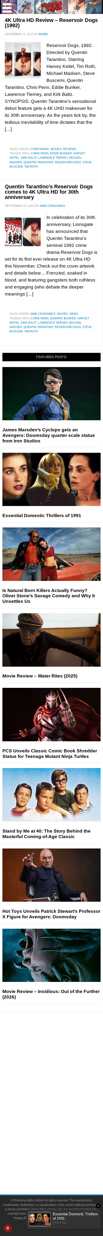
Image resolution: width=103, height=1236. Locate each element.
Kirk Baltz (29, 157)
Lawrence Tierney (53, 157)
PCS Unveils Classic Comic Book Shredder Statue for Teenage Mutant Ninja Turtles (49, 753)
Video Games (61, 1121)
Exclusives (61, 1080)
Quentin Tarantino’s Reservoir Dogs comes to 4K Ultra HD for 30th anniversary (49, 192)
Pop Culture (61, 1088)
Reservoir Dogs (68, 162)
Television (61, 1104)
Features (61, 1056)
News (73, 314)
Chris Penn (40, 153)
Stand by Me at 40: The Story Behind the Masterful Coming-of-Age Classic (46, 833)
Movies (56, 149)
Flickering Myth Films (61, 1138)
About (61, 1146)
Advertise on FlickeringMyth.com (61, 1161)
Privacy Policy (23, 1218)
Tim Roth (31, 166)
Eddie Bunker (61, 153)
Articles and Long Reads (61, 1063)
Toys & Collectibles (61, 1129)
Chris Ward (39, 149)
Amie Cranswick (43, 314)
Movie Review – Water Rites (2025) (39, 675)
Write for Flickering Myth (61, 1170)
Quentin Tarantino (38, 162)
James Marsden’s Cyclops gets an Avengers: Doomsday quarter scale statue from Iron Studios (48, 435)
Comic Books (61, 1112)
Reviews (69, 149)
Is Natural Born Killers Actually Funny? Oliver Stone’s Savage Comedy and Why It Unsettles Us (48, 596)
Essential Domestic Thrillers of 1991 (41, 515)
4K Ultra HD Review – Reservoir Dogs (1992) (51, 22)
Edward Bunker (63, 318)
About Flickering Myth (61, 1153)
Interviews (61, 1072)
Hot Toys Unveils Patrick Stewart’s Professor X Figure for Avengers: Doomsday (51, 914)
